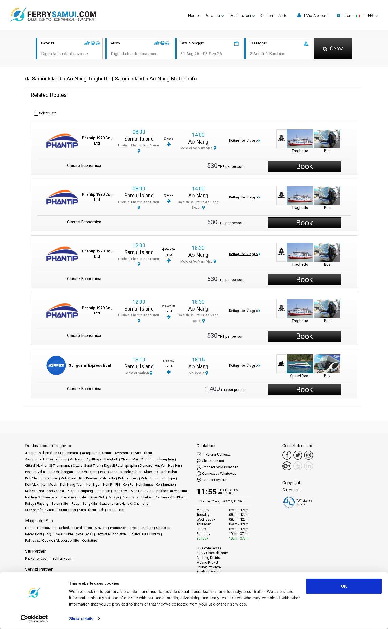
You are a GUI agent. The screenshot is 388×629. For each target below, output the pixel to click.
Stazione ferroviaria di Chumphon (125, 504)
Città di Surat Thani (87, 466)
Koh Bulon (169, 472)
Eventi (134, 528)
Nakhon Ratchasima (171, 491)
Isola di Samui (86, 472)
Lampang (85, 491)
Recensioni (33, 534)
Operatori (163, 528)
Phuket (146, 497)
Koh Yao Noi (34, 491)
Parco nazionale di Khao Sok (83, 497)
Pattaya (113, 497)
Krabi (71, 491)
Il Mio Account (315, 15)
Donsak (146, 466)
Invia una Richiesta (216, 454)
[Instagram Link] (308, 455)
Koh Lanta (107, 478)
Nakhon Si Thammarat (42, 497)
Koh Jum (51, 478)
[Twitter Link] (297, 455)
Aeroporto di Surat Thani (133, 453)
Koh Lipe (168, 478)
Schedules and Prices (75, 528)
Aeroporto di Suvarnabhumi (46, 459)
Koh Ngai (93, 485)
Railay (29, 504)
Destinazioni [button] (240, 15)
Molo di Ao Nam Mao (197, 148)
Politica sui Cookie (39, 540)
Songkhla (89, 504)
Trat (121, 510)
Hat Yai (160, 466)
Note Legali (84, 534)
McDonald (197, 373)
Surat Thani (87, 510)
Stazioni (266, 15)
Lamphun (103, 491)
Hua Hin (174, 466)
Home (193, 15)
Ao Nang (198, 142)
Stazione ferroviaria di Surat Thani (50, 510)
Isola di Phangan (60, 472)
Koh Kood (68, 478)
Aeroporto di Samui (97, 453)
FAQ (48, 534)
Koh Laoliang (128, 478)
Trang (111, 510)
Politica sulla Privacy (145, 534)
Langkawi (120, 491)
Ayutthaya (93, 459)
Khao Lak (151, 472)
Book (304, 166)
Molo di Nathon (137, 373)
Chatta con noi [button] (213, 461)
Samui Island (139, 139)
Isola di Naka (35, 472)
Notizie (147, 528)
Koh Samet (144, 485)
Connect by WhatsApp (219, 473)
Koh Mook (49, 485)
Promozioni (118, 528)
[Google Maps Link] (286, 465)
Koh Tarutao (165, 485)
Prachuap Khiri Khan (170, 497)
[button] (357, 15)
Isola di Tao (108, 472)
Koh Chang (33, 478)
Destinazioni (46, 528)
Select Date (47, 113)
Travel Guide (63, 534)
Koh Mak (32, 485)
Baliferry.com (62, 558)
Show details (81, 618)
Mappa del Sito (67, 540)
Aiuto (282, 15)
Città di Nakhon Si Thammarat (47, 466)
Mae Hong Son (142, 491)
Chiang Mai (129, 459)
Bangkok (111, 459)
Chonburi (147, 459)
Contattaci (90, 540)
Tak (101, 510)
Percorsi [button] (212, 15)
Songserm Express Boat (90, 365)
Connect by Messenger (220, 467)
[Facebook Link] (286, 455)
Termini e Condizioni (111, 534)
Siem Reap (71, 504)
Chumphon (165, 459)
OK (344, 586)
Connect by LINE (214, 480)
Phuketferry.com (37, 558)
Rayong (43, 504)
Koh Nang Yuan (71, 485)
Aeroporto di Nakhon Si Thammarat (52, 453)
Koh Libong (150, 478)
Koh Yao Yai (56, 491)
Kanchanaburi (130, 472)
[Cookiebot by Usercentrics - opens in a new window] (34, 619)
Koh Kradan (88, 478)
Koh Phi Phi (111, 485)
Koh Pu (128, 485)
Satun (55, 504)
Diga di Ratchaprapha (120, 466)
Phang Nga (130, 497)
